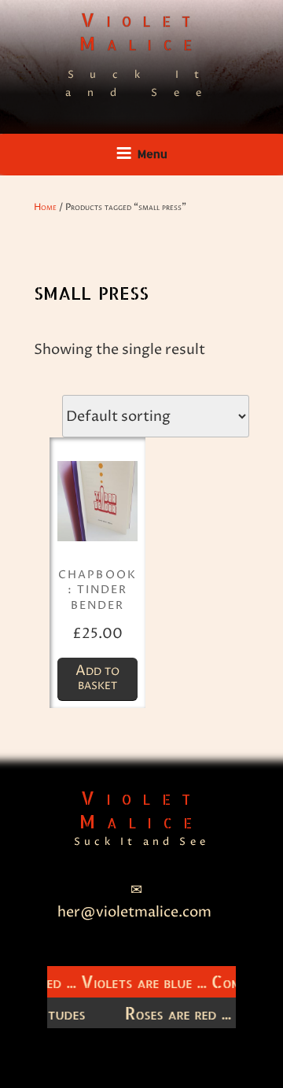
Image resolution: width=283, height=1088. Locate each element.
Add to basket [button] (97, 678)
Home (45, 207)
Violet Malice (141, 31)
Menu (152, 153)
